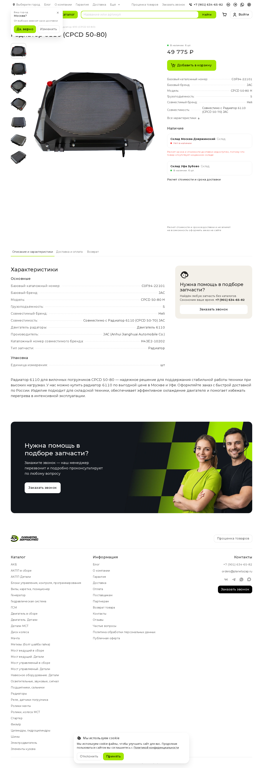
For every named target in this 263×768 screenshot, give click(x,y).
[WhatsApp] (242, 5)
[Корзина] (225, 14)
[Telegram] (235, 5)
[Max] (249, 5)
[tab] (32, 251)
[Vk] (228, 5)
